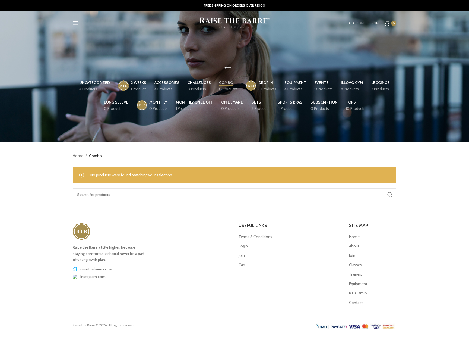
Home (78, 155)
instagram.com (93, 276)
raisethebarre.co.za (96, 269)
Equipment (358, 283)
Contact (356, 302)
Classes (355, 264)
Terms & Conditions (255, 236)
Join (242, 255)
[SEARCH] (390, 194)
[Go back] (227, 68)
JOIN (375, 23)
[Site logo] (234, 22)
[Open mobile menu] (75, 23)
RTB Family (358, 293)
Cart (242, 264)
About (354, 246)
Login (243, 246)
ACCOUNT (357, 23)
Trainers (355, 274)
